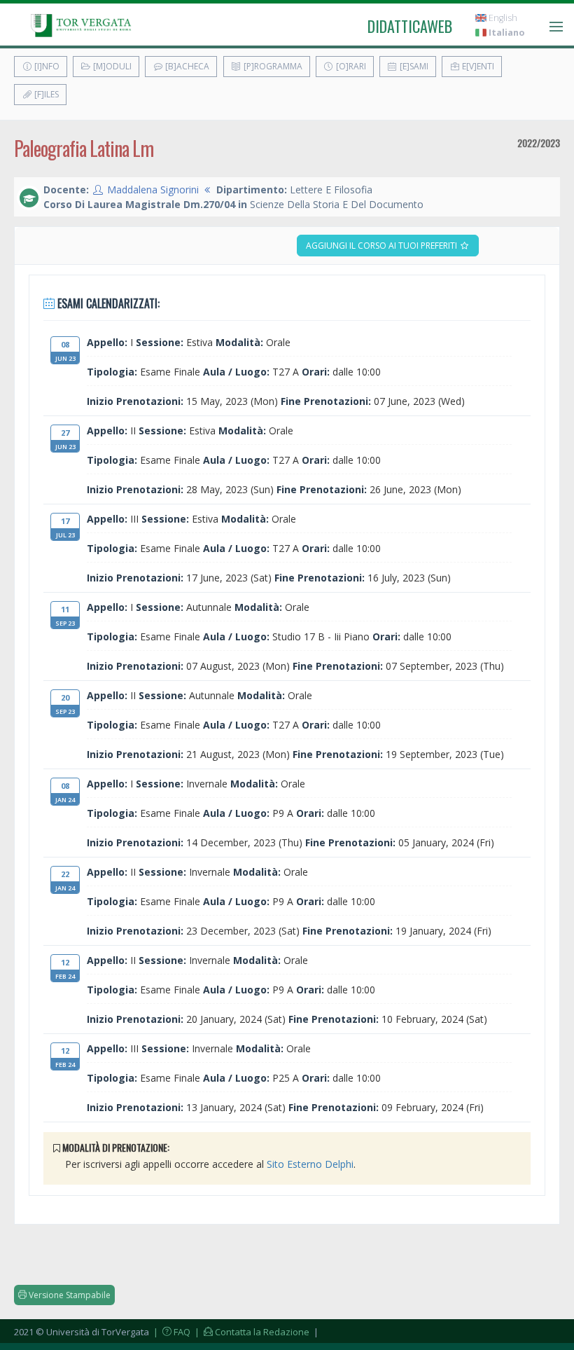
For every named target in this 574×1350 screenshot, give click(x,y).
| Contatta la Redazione (250, 1331)
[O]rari (350, 66)
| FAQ (170, 1331)
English (501, 18)
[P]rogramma (271, 66)
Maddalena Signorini (153, 189)
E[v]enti (477, 66)
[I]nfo (45, 66)
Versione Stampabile (69, 1295)
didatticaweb (410, 26)
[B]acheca (186, 66)
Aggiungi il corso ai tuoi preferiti (382, 246)
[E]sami (413, 66)
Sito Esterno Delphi (310, 1164)
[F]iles (45, 94)
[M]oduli (111, 66)
